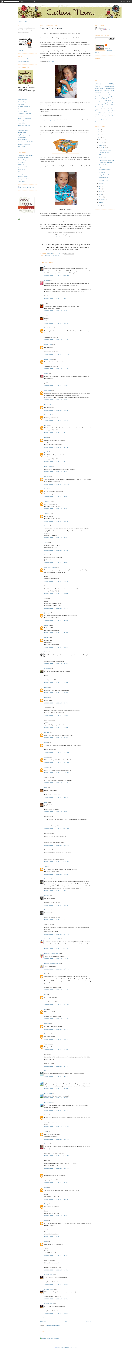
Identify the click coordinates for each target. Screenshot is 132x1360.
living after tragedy (104, 175)
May (100, 191)
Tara (45, 866)
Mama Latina (21, 121)
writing (105, 117)
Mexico (112, 101)
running (107, 97)
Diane (46, 1071)
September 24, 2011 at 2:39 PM (56, 562)
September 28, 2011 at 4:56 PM (56, 1237)
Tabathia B (47, 489)
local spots (98, 99)
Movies (106, 90)
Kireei (19, 172)
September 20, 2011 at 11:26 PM (56, 340)
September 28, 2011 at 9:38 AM (56, 1098)
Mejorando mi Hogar (24, 125)
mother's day (107, 105)
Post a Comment (44, 1318)
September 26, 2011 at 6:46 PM (56, 797)
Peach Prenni (21, 181)
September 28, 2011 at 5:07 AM (56, 1049)
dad (107, 107)
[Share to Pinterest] (73, 254)
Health (109, 113)
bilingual (112, 115)
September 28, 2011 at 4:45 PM (56, 1216)
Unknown (47, 476)
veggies (97, 109)
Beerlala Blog (22, 160)
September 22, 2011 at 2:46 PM (56, 462)
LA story (20, 174)
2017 (99, 129)
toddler (106, 101)
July (100, 186)
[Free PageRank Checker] (66, 1348)
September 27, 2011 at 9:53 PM (56, 905)
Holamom (47, 879)
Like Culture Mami (61, 237)
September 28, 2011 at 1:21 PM (56, 1182)
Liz (45, 974)
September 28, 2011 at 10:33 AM (56, 1156)
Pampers (108, 99)
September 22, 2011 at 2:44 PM (56, 433)
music (97, 103)
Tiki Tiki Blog (22, 146)
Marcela (112, 109)
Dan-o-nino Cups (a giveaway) (104, 166)
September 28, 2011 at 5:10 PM (56, 1270)
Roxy (45, 787)
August (101, 183)
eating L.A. (21, 164)
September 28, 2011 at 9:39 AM (56, 1110)
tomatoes (101, 117)
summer (98, 93)
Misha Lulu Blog (23, 130)
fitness (97, 117)
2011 (99, 137)
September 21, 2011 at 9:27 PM (56, 400)
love (109, 111)
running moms (99, 101)
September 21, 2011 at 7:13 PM (56, 385)
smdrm (46, 742)
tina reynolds (48, 1081)
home (106, 111)
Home (20, 21)
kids (108, 103)
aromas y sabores (22, 99)
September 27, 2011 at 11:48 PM (56, 990)
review (57, 255)
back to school (99, 107)
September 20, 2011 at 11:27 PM (56, 354)
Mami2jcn (47, 668)
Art (109, 101)
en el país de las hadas (24, 106)
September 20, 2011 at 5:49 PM (56, 299)
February (101, 200)
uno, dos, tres (102, 157)
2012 (99, 135)
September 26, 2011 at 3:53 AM (56, 608)
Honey (112, 97)
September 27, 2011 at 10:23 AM (56, 862)
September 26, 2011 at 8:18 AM (56, 715)
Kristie (46, 1144)
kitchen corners (22, 111)
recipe (112, 90)
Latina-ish (21, 116)
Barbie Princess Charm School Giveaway (105, 151)
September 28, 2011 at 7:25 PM (56, 1284)
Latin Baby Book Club (24, 113)
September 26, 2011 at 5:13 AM (56, 683)
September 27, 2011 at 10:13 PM (56, 934)
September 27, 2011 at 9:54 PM (56, 920)
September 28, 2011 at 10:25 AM (56, 1139)
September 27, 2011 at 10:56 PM (56, 959)
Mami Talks (21, 123)
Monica (46, 280)
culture (104, 93)
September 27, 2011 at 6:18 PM (56, 874)
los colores (102, 172)
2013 (99, 132)
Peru (99, 115)
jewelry (110, 119)
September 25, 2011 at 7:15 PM (56, 581)
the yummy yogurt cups (48, 120)
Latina (106, 86)
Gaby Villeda (48, 466)
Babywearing (99, 97)
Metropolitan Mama (23, 179)
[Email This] (65, 254)
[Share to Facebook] (71, 254)
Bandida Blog (22, 102)
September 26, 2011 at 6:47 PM (56, 812)
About (26, 21)
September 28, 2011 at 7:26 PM (56, 1299)
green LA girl (21, 169)
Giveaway (98, 90)
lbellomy (46, 732)
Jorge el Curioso (103, 177)
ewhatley (46, 1173)
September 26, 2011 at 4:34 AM (56, 633)
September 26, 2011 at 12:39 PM (56, 783)
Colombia (110, 117)
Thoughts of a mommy (24, 144)
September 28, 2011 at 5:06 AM (56, 1039)
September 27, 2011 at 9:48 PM (56, 891)
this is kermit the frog (105, 169)
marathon (111, 103)
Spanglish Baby (22, 139)
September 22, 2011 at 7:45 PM (56, 472)
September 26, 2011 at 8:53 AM (56, 738)
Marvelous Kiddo (23, 176)
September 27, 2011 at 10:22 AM (56, 828)
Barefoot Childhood (23, 157)
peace (101, 121)
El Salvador (107, 109)
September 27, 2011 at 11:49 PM (56, 1019)
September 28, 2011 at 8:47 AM (56, 1066)
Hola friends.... (103, 155)
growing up (105, 119)
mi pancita (21, 128)
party (113, 107)
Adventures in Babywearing (26, 155)
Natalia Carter (48, 328)
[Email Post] (62, 253)
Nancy (46, 1187)
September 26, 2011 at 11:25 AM (56, 752)
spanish (101, 103)
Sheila (46, 652)
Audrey (47, 255)
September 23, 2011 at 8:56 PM (56, 496)
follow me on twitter (23, 59)
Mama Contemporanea (24, 118)
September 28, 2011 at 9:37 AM (56, 1089)
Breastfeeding (110, 88)
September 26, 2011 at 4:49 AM (56, 664)
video (101, 109)
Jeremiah (99, 86)
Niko (45, 1220)
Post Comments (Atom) (53, 1325)
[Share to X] (69, 254)
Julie (45, 1115)
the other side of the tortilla (25, 142)
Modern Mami (22, 132)
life (113, 119)
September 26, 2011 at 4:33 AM (56, 620)
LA (104, 99)
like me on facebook (23, 61)
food (52, 255)
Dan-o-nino (51, 62)
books (104, 107)
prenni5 (46, 266)
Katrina (46, 373)
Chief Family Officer (50, 567)
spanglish (97, 113)
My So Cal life (22, 137)
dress (110, 107)
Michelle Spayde (49, 1275)
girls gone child (22, 167)
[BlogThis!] (67, 254)
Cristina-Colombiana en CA (52, 939)
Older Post (88, 1321)
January (101, 202)
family (111, 83)
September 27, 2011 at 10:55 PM (56, 949)
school (112, 111)
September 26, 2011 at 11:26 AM (56, 762)
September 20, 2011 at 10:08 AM (56, 275)
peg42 (46, 425)
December (102, 140)
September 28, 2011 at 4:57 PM (56, 1255)
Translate (108, 30)
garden (102, 111)
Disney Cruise (103, 113)
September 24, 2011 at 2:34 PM (56, 550)
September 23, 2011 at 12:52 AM (56, 484)
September (102, 148)
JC (45, 303)
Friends (102, 88)
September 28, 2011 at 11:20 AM (56, 1168)
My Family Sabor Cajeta (25, 135)
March (101, 197)
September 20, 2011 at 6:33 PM (56, 311)
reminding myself (103, 180)
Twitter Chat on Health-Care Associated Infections (106, 161)
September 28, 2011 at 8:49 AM (56, 1076)
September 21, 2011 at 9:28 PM (56, 410)
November (102, 142)
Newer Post (43, 1321)
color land (21, 104)
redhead (46, 687)
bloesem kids (21, 162)
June (100, 189)
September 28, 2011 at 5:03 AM (56, 1029)
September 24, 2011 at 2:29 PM (56, 538)
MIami (112, 105)
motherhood (111, 95)
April (100, 194)
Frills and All (21, 109)
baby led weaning (105, 115)
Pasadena (97, 111)
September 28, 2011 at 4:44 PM (56, 1199)
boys (101, 119)
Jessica (46, 526)
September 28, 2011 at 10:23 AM (56, 1127)
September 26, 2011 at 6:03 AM (56, 693)
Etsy (105, 103)
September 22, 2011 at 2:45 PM (56, 447)
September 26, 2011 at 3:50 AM (56, 594)
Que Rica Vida (99, 105)
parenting (97, 121)
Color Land (47, 390)
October (101, 145)
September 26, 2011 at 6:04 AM (56, 703)
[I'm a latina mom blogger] (26, 187)
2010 (99, 206)
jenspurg (46, 613)
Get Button (21, 50)
